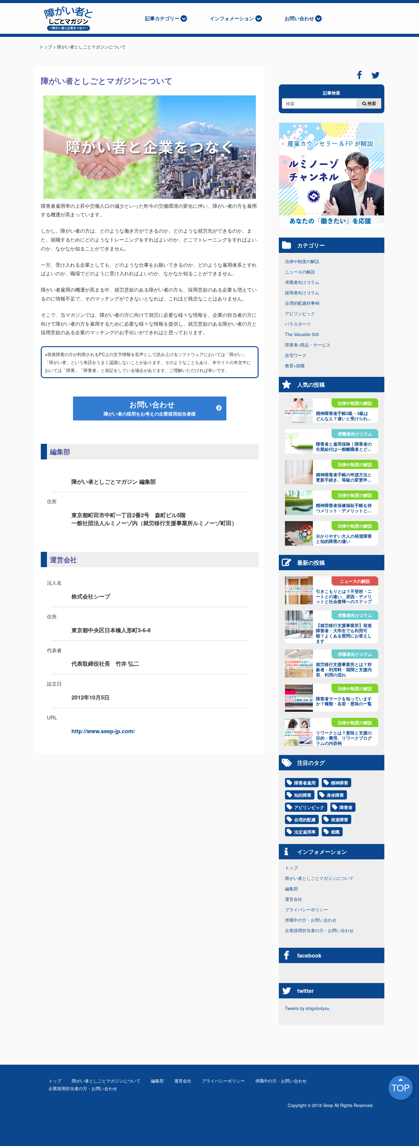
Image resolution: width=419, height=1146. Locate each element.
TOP (400, 1087)
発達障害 (339, 819)
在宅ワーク (295, 355)
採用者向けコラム (302, 292)
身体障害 (335, 795)
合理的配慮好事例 (302, 303)
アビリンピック (300, 313)
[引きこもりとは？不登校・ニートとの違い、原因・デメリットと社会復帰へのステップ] (299, 590)
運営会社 (293, 899)
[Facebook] (359, 75)
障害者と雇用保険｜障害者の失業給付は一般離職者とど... (344, 446)
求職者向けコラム (302, 282)
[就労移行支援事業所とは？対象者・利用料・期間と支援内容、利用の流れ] (299, 663)
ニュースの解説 (300, 272)
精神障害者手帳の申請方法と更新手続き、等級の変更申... (344, 477)
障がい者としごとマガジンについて (319, 878)
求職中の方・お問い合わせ (310, 920)
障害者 (346, 807)
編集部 (291, 888)
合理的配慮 (305, 819)
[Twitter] (375, 75)
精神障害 (339, 783)
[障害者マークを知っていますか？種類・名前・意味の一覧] (299, 698)
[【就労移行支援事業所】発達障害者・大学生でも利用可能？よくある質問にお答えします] (299, 624)
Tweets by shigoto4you (307, 1008)
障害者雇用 (305, 783)
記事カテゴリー (162, 18)
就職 (335, 832)
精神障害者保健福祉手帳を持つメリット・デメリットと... (344, 507)
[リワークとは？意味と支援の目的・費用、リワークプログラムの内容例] (299, 732)
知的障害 (302, 795)
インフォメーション (232, 18)
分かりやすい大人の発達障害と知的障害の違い (344, 538)
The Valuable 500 (302, 334)
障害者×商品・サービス (307, 345)
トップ (291, 868)
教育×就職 (295, 365)
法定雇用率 (305, 832)
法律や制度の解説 (302, 261)
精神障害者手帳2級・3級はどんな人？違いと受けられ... (343, 415)
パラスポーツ (298, 324)
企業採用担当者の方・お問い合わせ (319, 930)
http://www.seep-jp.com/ (103, 731)
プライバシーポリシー (306, 909)
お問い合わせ (299, 18)
